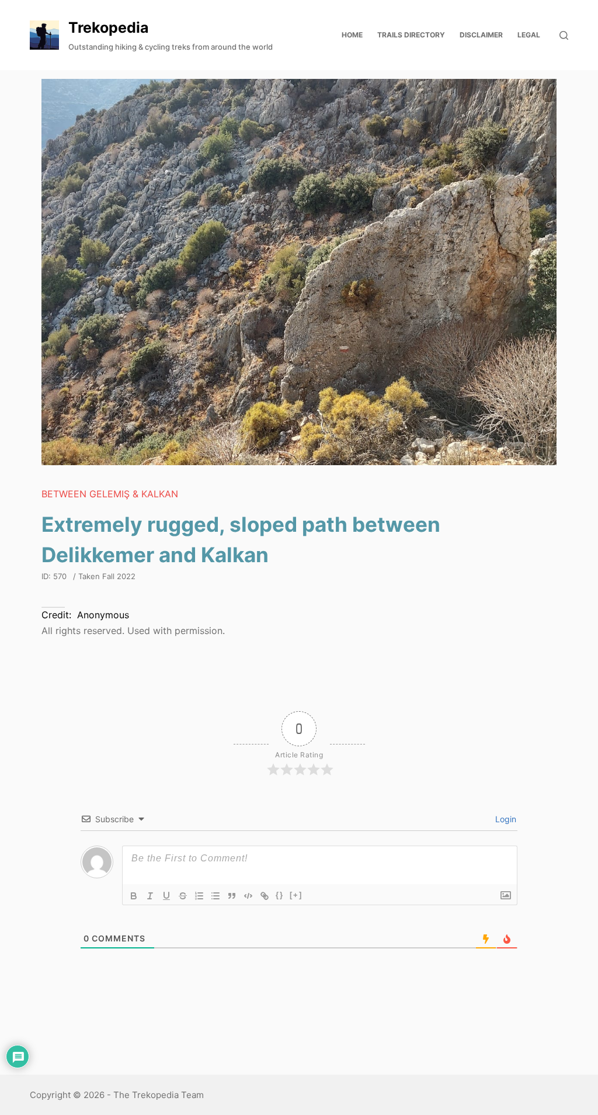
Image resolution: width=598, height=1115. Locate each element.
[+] (296, 895)
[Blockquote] (232, 896)
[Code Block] (248, 896)
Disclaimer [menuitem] (481, 34)
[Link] (264, 896)
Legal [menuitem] (528, 34)
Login (504, 819)
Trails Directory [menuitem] (411, 34)
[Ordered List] (199, 896)
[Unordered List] (215, 896)
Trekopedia (108, 27)
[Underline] (166, 896)
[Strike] (183, 896)
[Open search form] (563, 35)
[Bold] (134, 896)
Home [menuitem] (352, 34)
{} (280, 895)
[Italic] (150, 896)
